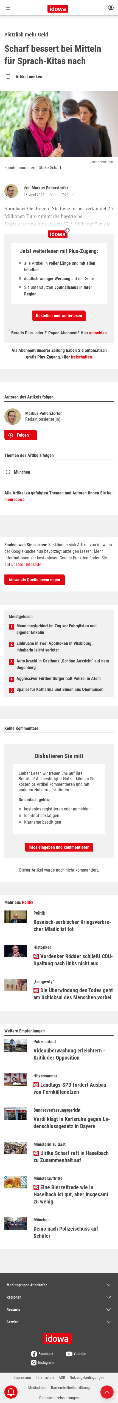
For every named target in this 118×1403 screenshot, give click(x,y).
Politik (27, 902)
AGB (62, 1377)
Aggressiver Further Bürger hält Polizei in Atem (58, 678)
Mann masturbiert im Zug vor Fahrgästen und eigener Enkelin (56, 629)
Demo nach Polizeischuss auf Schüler (65, 1232)
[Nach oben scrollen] (107, 1391)
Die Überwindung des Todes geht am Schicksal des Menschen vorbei (73, 994)
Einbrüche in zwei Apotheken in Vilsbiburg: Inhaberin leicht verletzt (54, 647)
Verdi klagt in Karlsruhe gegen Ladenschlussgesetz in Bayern (71, 1122)
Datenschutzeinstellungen (59, 1398)
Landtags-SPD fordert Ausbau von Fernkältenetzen (69, 1088)
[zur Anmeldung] (111, 7)
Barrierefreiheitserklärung (70, 1387)
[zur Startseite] (59, 1336)
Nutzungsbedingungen (87, 1377)
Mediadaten (37, 1387)
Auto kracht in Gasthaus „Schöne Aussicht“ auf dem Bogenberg (62, 664)
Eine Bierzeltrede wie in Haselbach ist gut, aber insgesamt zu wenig (70, 1194)
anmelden (98, 332)
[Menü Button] (8, 7)
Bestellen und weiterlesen (59, 315)
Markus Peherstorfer (50, 187)
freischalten (81, 357)
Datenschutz (44, 1377)
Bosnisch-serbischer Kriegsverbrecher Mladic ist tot (72, 925)
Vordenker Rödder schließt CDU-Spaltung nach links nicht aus (73, 960)
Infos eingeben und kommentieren (59, 847)
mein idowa (14, 499)
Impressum (22, 1377)
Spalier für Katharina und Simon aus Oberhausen (59, 689)
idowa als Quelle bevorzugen (34, 579)
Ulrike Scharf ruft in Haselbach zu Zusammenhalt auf (71, 1156)
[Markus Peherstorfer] (12, 191)
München (22, 472)
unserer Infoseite (26, 564)
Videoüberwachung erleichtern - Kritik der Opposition (69, 1054)
